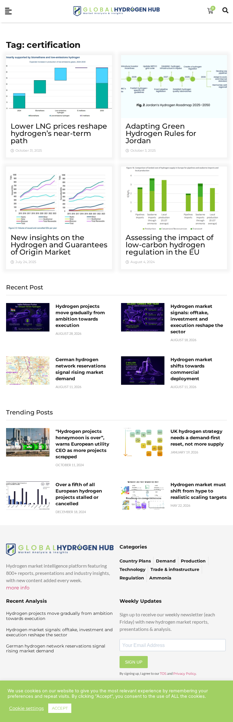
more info (17, 588)
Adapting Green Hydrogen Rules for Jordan (161, 133)
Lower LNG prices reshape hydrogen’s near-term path (59, 133)
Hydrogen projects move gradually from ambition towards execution (59, 616)
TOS (163, 673)
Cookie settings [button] (26, 708)
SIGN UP (133, 662)
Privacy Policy (184, 673)
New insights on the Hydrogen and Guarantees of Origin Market (59, 244)
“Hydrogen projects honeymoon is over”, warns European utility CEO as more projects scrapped (82, 444)
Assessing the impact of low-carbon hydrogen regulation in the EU (169, 244)
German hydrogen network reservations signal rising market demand (55, 648)
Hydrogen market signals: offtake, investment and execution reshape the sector (197, 319)
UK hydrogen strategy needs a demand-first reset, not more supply (197, 437)
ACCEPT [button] (60, 708)
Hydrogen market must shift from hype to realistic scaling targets (199, 491)
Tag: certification (43, 45)
